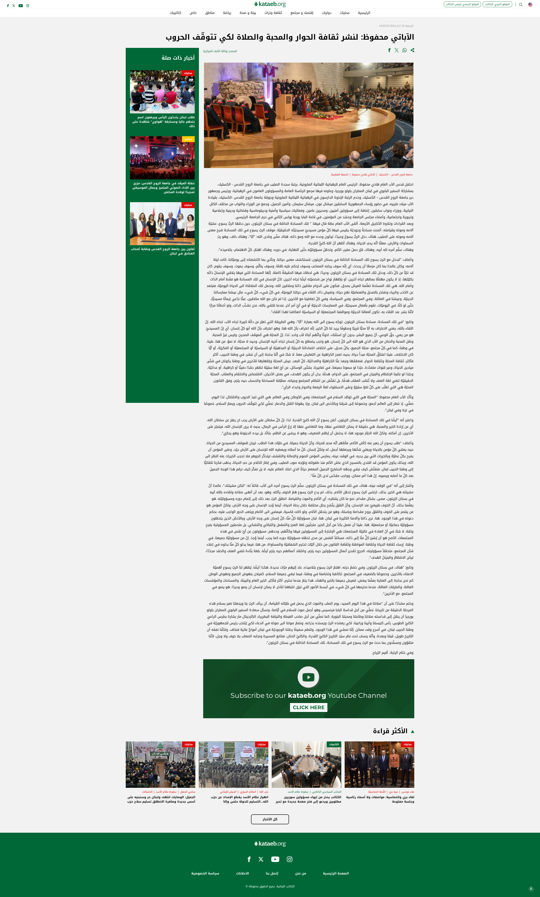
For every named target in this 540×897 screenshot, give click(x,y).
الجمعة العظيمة (339, 174)
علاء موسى (407, 791)
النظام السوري (248, 791)
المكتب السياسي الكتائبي (326, 791)
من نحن (300, 873)
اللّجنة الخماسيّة (376, 791)
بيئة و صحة (248, 13)
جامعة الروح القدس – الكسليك (396, 174)
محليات (345, 13)
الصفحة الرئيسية (336, 873)
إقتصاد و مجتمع (301, 13)
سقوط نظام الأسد (298, 791)
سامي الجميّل (187, 791)
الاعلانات (242, 873)
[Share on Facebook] (389, 51)
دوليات (326, 13)
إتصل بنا (272, 873)
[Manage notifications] (531, 888)
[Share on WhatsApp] (404, 51)
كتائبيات (175, 13)
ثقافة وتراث (273, 13)
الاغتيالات (147, 791)
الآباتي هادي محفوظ (363, 174)
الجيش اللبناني (228, 791)
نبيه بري (393, 791)
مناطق (210, 13)
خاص (193, 13)
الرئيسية (364, 13)
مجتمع (188, 139)
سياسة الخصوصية (205, 873)
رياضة (227, 13)
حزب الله (263, 791)
